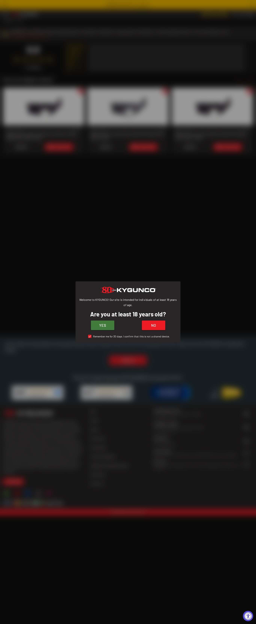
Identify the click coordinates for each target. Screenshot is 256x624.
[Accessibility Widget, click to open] (248, 616)
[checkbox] (128, 336)
